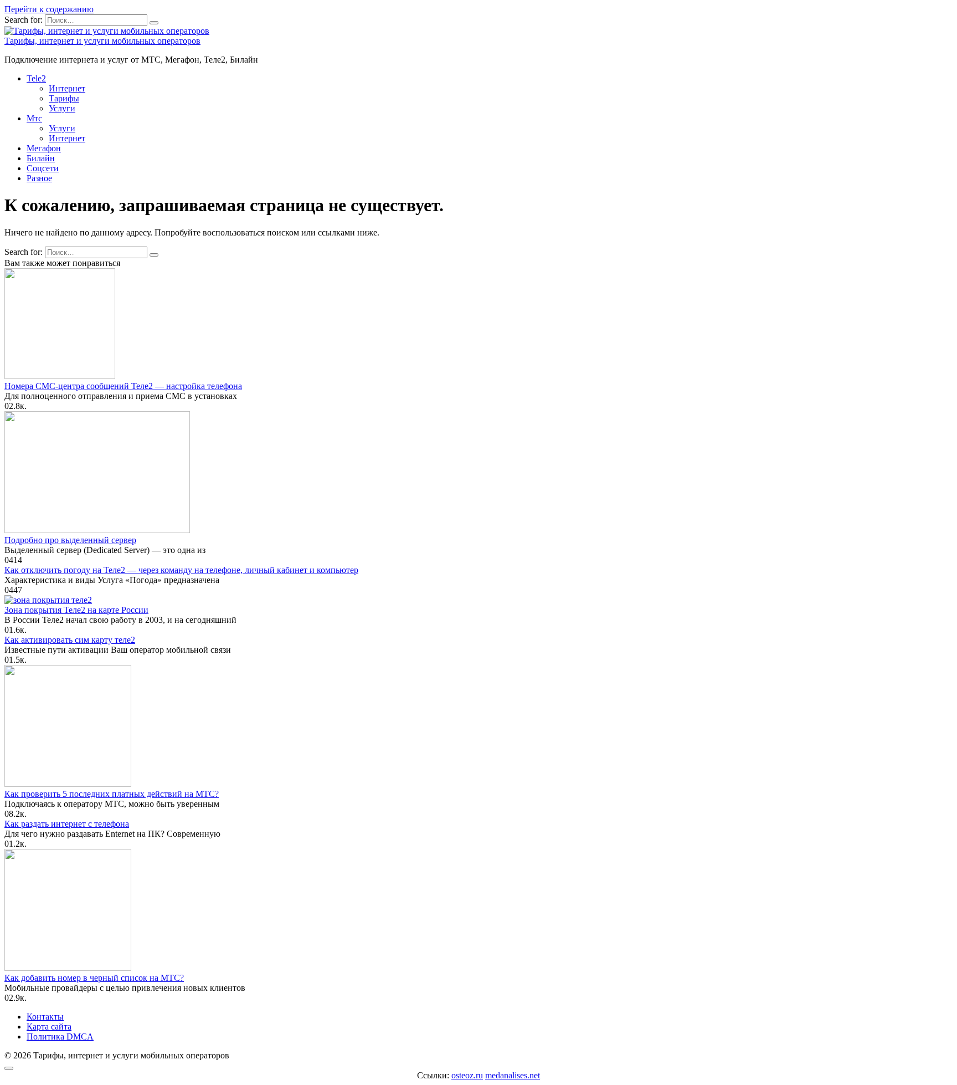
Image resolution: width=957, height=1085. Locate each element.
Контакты (45, 1016)
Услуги (62, 108)
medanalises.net (512, 1075)
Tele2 (36, 78)
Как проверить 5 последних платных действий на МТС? (111, 794)
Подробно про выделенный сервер (70, 540)
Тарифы (64, 98)
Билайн (41, 158)
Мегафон (44, 148)
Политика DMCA (60, 1036)
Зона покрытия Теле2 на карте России (76, 610)
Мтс (34, 118)
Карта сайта (49, 1026)
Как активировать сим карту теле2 (69, 639)
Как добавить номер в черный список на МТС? (94, 977)
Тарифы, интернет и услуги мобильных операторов (102, 40)
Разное (39, 178)
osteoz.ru (467, 1075)
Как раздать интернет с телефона (66, 823)
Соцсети (43, 168)
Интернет (67, 88)
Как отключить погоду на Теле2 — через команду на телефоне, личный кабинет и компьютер (181, 570)
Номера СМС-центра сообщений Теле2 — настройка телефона (123, 386)
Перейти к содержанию (49, 9)
